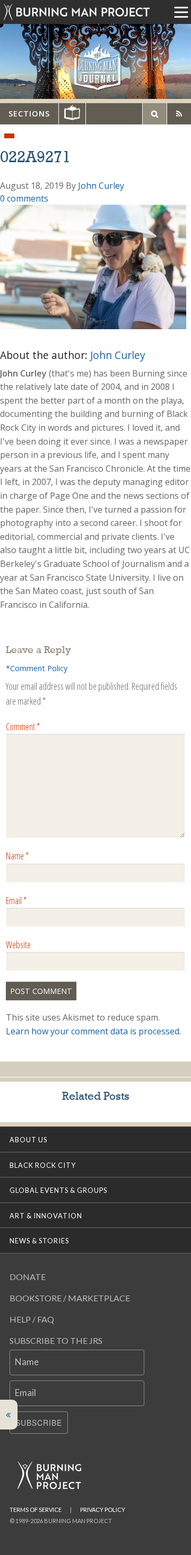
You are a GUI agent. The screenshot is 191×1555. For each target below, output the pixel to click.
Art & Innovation (46, 1215)
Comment (23, 726)
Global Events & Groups (58, 1190)
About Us (28, 1139)
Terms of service (36, 1509)
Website (18, 944)
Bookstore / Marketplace (70, 1298)
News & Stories (39, 1240)
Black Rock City (43, 1165)
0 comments (24, 198)
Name (17, 855)
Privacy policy (102, 1509)
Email (16, 900)
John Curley (101, 185)
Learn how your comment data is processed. (93, 1031)
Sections (29, 113)
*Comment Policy (36, 668)
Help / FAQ (32, 1319)
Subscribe (38, 1422)
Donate (28, 1277)
